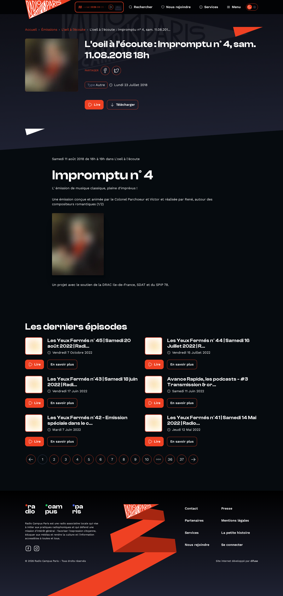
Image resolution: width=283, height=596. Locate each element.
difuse (254, 561)
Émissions (49, 30)
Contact (191, 508)
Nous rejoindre (178, 7)
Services (211, 7)
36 (170, 459)
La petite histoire (235, 533)
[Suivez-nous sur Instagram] (36, 548)
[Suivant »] (193, 459)
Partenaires (194, 520)
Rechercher (143, 7)
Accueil (31, 30)
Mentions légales (235, 520)
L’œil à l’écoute (73, 30)
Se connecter (232, 545)
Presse (226, 508)
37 (182, 459)
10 (147, 459)
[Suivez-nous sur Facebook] (28, 548)
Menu (236, 7)
